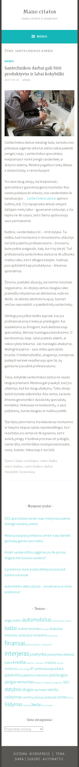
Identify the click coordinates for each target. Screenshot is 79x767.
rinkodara (47, 682)
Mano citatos (39, 12)
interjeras (17, 653)
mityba (59, 663)
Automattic (53, 759)
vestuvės (50, 697)
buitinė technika (29, 628)
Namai (9, 61)
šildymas (13, 704)
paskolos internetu (35, 675)
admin (26, 80)
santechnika (48, 461)
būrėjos (45, 629)
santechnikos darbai (38, 466)
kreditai (19, 662)
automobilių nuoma (61, 620)
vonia (62, 697)
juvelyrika (38, 654)
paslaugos (31, 461)
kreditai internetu (35, 663)
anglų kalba (13, 620)
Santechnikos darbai (41, 198)
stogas (28, 689)
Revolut (38, 682)
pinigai (10, 681)
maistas (50, 662)
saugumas (58, 682)
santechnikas (14, 466)
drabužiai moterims (33, 635)
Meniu (42, 36)
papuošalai (55, 668)
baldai (11, 628)
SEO (66, 682)
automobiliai (36, 619)
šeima (70, 697)
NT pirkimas (38, 668)
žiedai (36, 704)
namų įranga (24, 669)
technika (40, 690)
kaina (19, 461)
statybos (13, 689)
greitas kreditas (32, 644)
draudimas (52, 635)
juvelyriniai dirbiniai (60, 654)
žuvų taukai (47, 705)
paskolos (13, 674)
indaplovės (46, 644)
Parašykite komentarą (20, 472)
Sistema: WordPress (31, 754)
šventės (26, 705)
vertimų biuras (33, 697)
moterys (11, 668)
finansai (15, 643)
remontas (25, 681)
